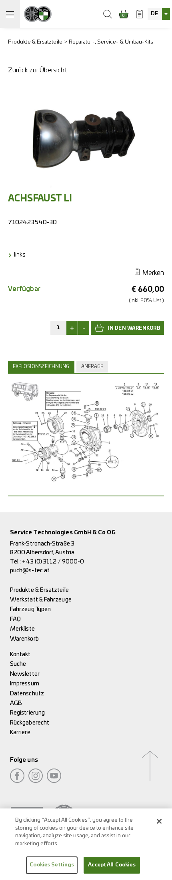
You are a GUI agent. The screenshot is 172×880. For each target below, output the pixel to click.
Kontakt (20, 654)
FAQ (15, 619)
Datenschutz (27, 694)
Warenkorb (24, 639)
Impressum (24, 684)
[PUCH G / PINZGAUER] (38, 14)
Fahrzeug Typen (30, 609)
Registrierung (27, 713)
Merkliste (22, 629)
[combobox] (159, 14)
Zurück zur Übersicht (37, 70)
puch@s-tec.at (30, 570)
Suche (18, 664)
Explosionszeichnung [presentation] (41, 366)
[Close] (159, 821)
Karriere (20, 732)
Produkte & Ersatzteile (35, 42)
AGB (16, 703)
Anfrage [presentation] (92, 366)
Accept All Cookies (111, 865)
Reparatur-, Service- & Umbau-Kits (111, 42)
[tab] (42, 367)
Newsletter (25, 674)
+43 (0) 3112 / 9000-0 (53, 562)
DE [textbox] (154, 13)
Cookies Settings (52, 865)
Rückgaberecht (29, 723)
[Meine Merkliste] (140, 14)
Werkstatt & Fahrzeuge (41, 600)
